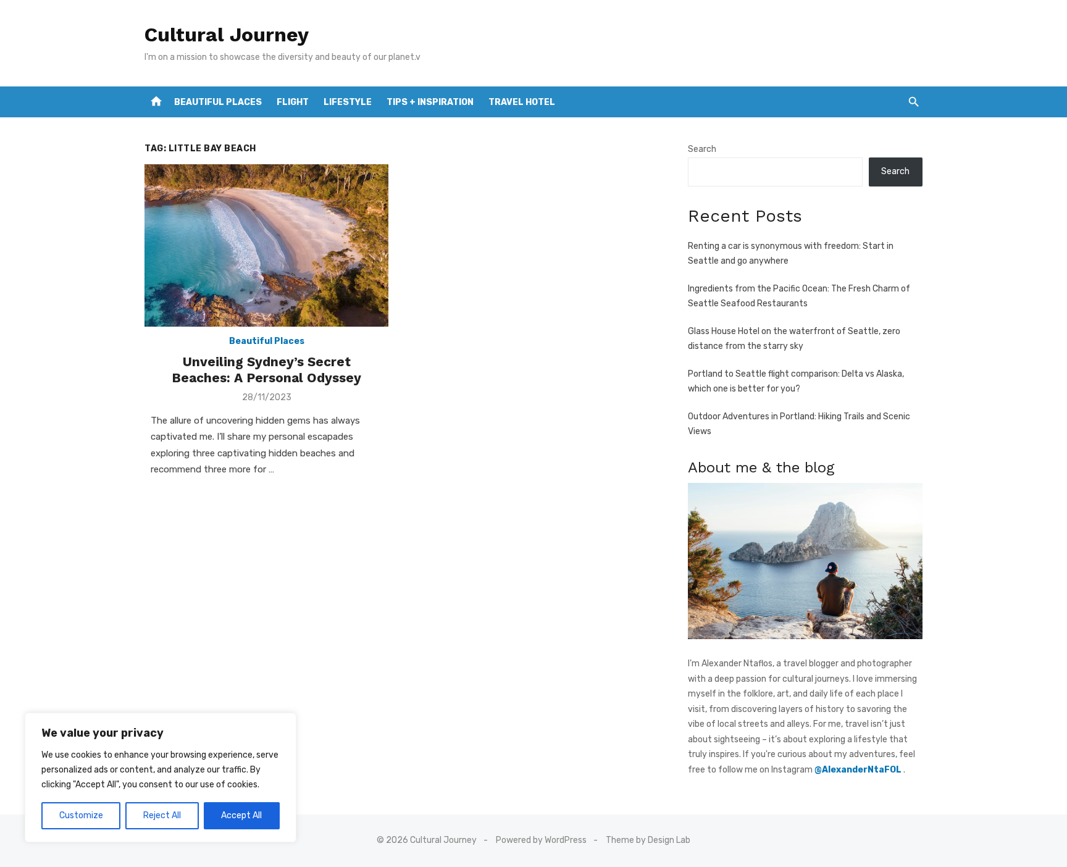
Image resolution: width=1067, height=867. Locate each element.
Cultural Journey (226, 34)
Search (702, 149)
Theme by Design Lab (648, 840)
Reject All (162, 815)
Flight (293, 102)
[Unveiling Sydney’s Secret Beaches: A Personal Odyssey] (266, 245)
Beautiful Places (218, 102)
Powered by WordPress (541, 840)
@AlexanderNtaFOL (858, 769)
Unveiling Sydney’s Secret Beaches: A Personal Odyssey (266, 369)
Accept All (241, 815)
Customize (81, 815)
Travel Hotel (521, 102)
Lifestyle (348, 102)
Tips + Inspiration (430, 102)
